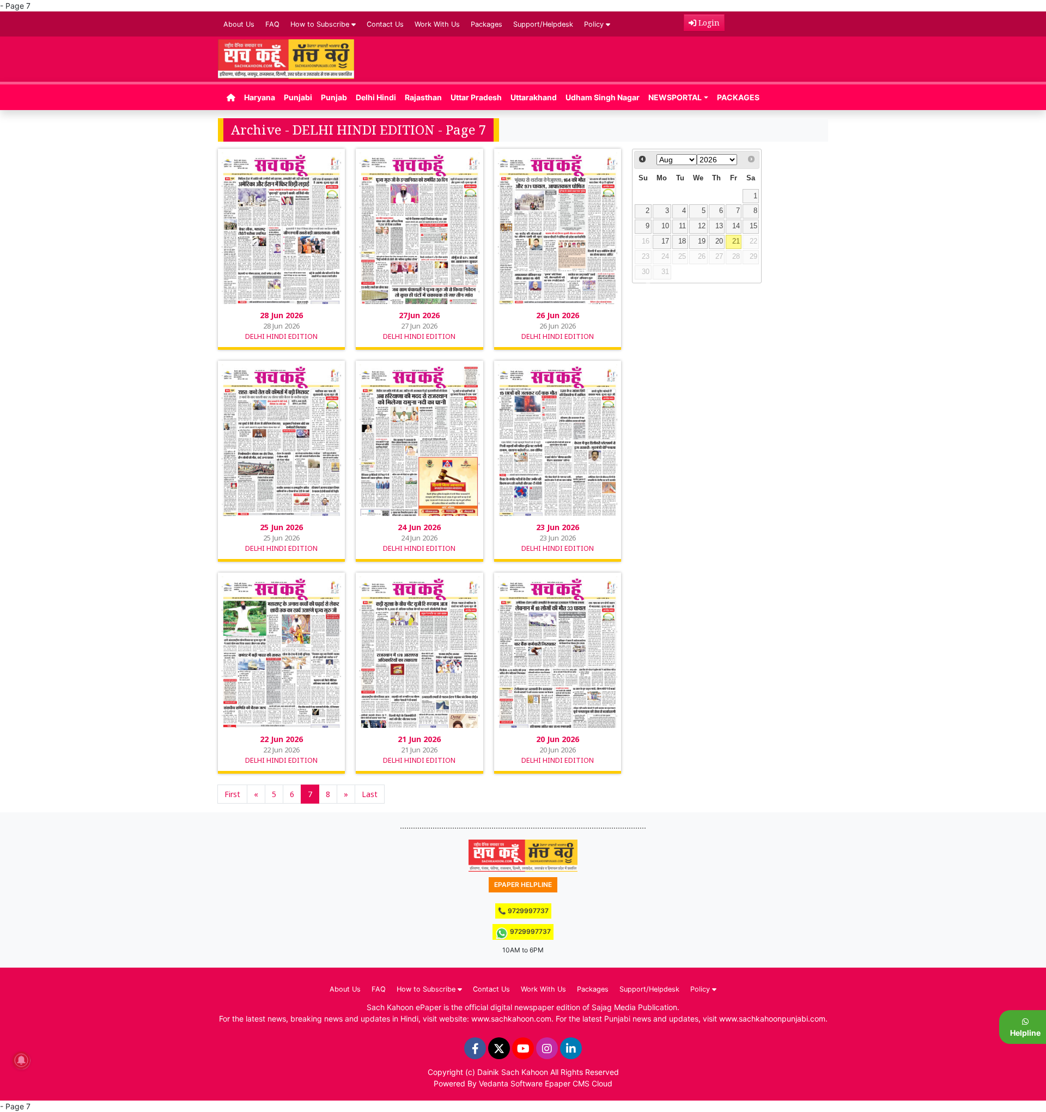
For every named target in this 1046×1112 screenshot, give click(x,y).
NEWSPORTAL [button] (675, 97)
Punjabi (298, 97)
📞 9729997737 (523, 911)
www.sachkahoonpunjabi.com (772, 1018)
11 (682, 226)
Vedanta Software (511, 1083)
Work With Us (437, 24)
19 (702, 241)
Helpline (1025, 1032)
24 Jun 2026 (419, 527)
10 (665, 226)
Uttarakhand (533, 97)
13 (719, 226)
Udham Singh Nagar (602, 97)
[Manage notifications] (21, 1060)
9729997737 (529, 931)
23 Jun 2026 (557, 527)
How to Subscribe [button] (320, 24)
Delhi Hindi (376, 97)
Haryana (259, 97)
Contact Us (385, 24)
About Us (238, 24)
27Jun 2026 (419, 315)
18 (682, 241)
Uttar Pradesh (476, 97)
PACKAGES (738, 97)
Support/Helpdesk (543, 24)
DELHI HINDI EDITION (281, 336)
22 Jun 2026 (281, 739)
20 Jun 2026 (557, 739)
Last (370, 794)
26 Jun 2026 (557, 315)
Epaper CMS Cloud (578, 1083)
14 (736, 226)
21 (736, 241)
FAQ (272, 24)
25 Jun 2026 (281, 527)
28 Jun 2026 (281, 315)
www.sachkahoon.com (511, 1018)
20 (719, 241)
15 (753, 226)
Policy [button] (595, 24)
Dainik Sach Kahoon (512, 1072)
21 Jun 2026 (419, 739)
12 (702, 226)
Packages (486, 24)
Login (708, 22)
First (232, 794)
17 (665, 241)
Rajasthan (423, 97)
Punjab (334, 97)
